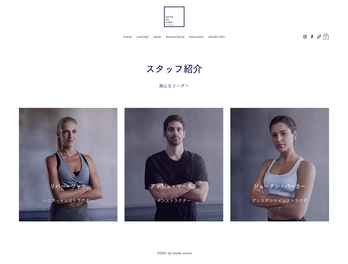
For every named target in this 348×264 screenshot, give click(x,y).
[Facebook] (312, 36)
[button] (326, 36)
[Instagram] (305, 36)
